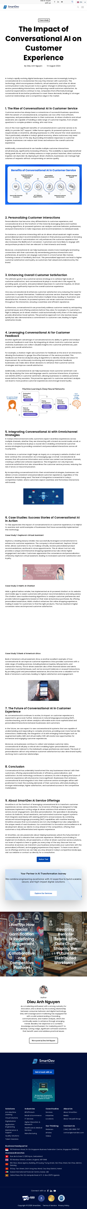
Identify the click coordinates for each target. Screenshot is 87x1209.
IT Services (29, 1119)
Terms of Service (50, 1205)
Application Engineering (10, 1125)
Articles (49, 1132)
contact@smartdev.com (74, 1132)
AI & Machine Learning (10, 1113)
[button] (43, 893)
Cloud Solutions (11, 1118)
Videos (48, 1136)
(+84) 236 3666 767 (72, 1129)
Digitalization (10, 1121)
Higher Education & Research (32, 1123)
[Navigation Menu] (82, 7)
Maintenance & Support (11, 1131)
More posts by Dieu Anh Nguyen (43, 1041)
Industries (49, 1115)
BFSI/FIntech (30, 1112)
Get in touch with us (43, 1072)
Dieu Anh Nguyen (34, 66)
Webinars (49, 1129)
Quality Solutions (12, 1136)
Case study (44, 20)
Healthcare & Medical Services (33, 1129)
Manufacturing (31, 1133)
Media (66, 1115)
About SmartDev (70, 1112)
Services (49, 1112)
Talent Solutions (11, 1139)
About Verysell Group (72, 1119)
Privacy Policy (63, 1205)
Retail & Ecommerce (33, 1115)
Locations (49, 1119)
